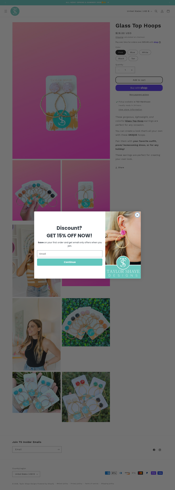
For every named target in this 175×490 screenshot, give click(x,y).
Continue (70, 262)
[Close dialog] (137, 215)
